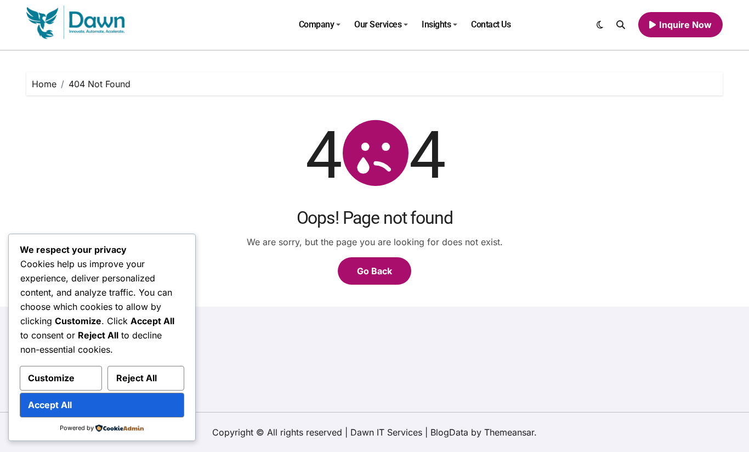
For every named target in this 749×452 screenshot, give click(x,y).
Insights (436, 24)
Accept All (50, 404)
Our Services (377, 24)
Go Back (374, 270)
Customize (51, 377)
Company (316, 24)
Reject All (136, 377)
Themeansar (509, 432)
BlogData (449, 432)
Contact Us (490, 24)
